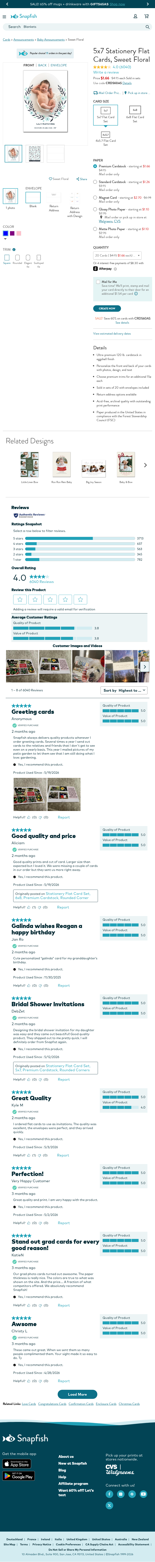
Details (127, 83)
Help (62, 1477)
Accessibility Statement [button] (133, 1544)
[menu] (81, 179)
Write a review (106, 72)
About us (66, 1456)
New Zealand (140, 1539)
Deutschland (14, 1539)
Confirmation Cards (81, 1404)
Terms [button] (24, 1544)
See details (122, 322)
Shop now (126, 4)
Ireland (46, 1539)
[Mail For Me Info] (136, 293)
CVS (117, 221)
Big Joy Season (94, 482)
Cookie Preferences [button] (68, 1544)
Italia (58, 1539)
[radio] (5, 233)
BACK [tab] (42, 65)
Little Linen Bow (29, 482)
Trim (7, 250)
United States (101, 1539)
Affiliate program (73, 1483)
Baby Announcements (51, 39)
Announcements (23, 39)
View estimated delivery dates (112, 333)
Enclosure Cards (106, 1404)
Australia (121, 1539)
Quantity (101, 248)
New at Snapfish (72, 1463)
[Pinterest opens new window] (134, 1492)
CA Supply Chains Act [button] (99, 1544)
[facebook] (111, 1492)
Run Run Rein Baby (61, 482)
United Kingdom (77, 1539)
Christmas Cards (129, 1404)
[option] (13, 155)
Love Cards (29, 1404)
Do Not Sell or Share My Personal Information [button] (77, 1549)
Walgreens (105, 221)
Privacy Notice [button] (42, 1544)
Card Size (101, 101)
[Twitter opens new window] (111, 1503)
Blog (62, 1470)
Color (8, 227)
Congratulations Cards (52, 1404)
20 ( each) (124, 255)
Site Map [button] (9, 1544)
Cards (6, 39)
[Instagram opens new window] (122, 1492)
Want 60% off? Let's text (76, 1492)
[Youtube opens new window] (145, 1492)
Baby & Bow (125, 482)
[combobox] (77, 27)
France (32, 1539)
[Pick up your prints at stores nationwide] (111, 1466)
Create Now (107, 309)
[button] (4, 16)
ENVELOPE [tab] (59, 65)
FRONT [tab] (28, 65)
